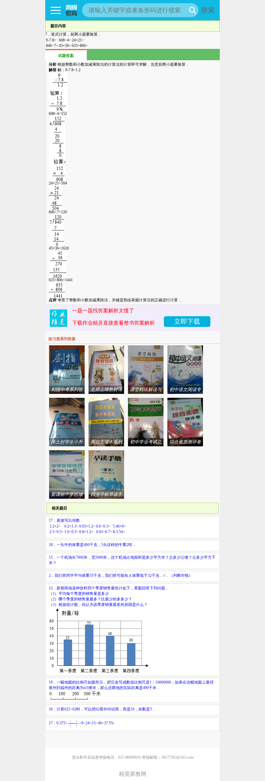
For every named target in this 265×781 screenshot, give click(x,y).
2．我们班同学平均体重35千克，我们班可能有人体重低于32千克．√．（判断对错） (121, 575)
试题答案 (66, 55)
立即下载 (187, 321)
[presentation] (73, 723)
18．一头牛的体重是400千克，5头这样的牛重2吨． (92, 544)
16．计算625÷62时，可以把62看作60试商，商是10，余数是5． (102, 709)
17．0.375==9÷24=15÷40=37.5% (81, 723)
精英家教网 (132, 774)
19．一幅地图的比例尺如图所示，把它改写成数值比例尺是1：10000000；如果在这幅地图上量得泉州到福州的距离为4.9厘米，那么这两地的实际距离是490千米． (131, 685)
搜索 (208, 10)
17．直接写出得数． (87, 526)
